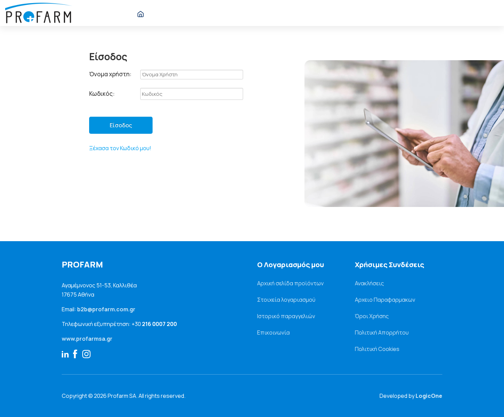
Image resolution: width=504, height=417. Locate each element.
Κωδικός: (102, 93)
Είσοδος (121, 125)
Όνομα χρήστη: (110, 74)
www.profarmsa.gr (87, 338)
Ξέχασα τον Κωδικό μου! (120, 148)
